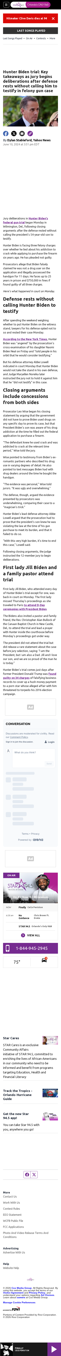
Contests (41, 38)
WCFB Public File (13, 1220)
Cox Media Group (22, 1288)
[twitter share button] (14, 133)
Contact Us (10, 1196)
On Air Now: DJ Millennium (30, 897)
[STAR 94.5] (30, 4)
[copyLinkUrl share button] (30, 133)
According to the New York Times (25, 339)
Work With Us (11, 1202)
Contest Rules (11, 1208)
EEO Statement (12, 1214)
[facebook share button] (5, 133)
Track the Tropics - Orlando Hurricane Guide (17, 1095)
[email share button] (22, 133)
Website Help (11, 1267)
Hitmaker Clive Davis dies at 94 (26, 18)
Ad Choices (47, 1295)
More (52, 38)
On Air (29, 38)
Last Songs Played (12, 38)
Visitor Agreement (13, 1292)
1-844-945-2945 (32, 948)
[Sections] (6, 4)
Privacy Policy (37, 1292)
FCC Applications (13, 1226)
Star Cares (11, 1038)
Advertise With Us (14, 1252)
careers (21, 1297)
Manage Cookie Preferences (19, 1302)
